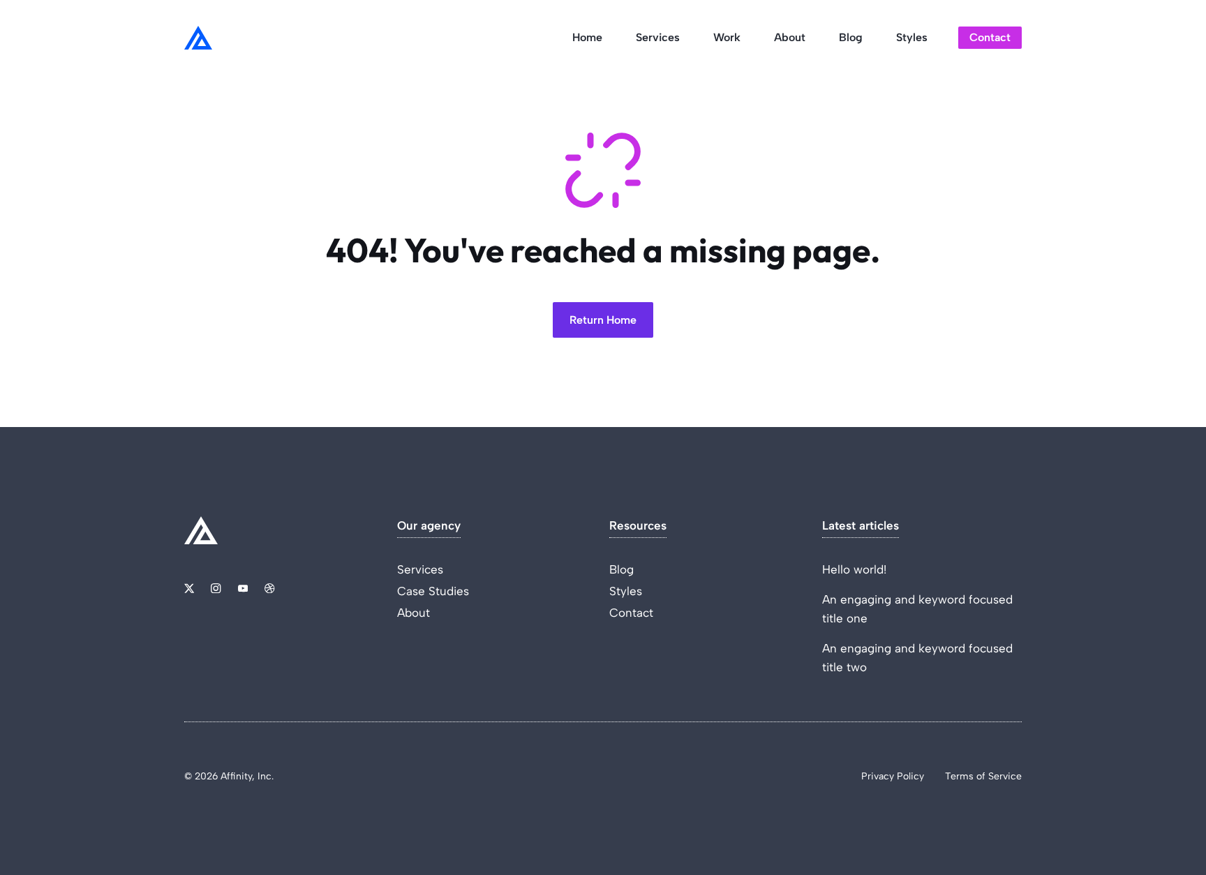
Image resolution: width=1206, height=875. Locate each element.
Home (587, 37)
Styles (912, 37)
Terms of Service (983, 776)
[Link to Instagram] (216, 588)
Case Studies (433, 591)
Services (658, 37)
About (789, 37)
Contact (990, 37)
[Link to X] (189, 588)
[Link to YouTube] (243, 588)
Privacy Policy (892, 776)
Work (726, 37)
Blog (851, 37)
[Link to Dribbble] (269, 588)
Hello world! (854, 569)
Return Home (603, 320)
